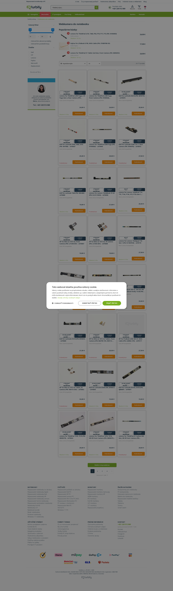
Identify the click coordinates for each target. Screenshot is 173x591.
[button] (62, 303)
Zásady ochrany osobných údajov (68, 298)
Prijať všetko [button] (111, 303)
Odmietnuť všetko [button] (89, 303)
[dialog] (86, 295)
